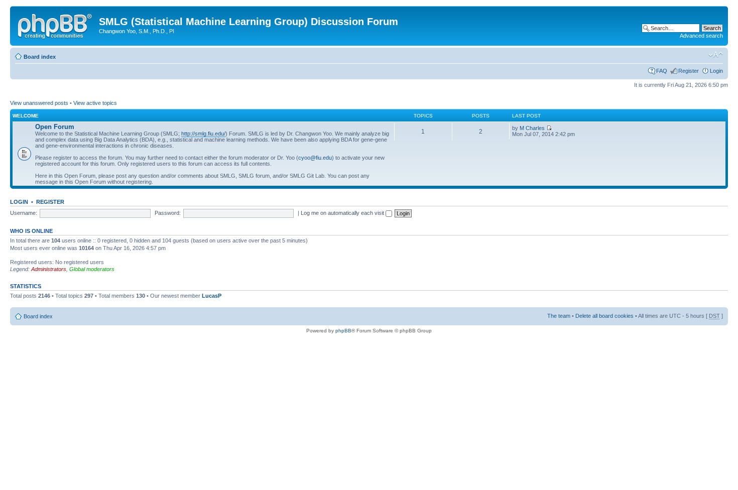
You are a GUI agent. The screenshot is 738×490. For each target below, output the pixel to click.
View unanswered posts (39, 103)
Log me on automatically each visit (343, 213)
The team (558, 316)
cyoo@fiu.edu (315, 158)
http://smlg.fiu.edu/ (203, 134)
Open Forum (54, 127)
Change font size (715, 54)
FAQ (661, 71)
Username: (23, 213)
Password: (168, 213)
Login (716, 71)
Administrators (48, 269)
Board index (40, 57)
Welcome (26, 115)
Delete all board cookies (604, 316)
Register (688, 71)
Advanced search (701, 36)
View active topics (95, 103)
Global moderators (91, 269)
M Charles (532, 128)
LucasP (211, 296)
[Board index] (56, 25)
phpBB (343, 330)
